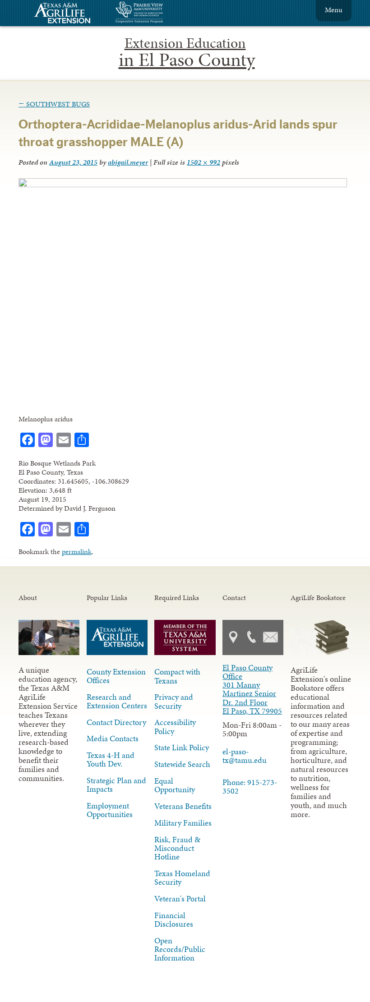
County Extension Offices (116, 676)
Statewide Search (182, 764)
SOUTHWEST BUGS (54, 104)
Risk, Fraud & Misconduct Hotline (177, 848)
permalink (77, 551)
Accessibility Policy (175, 726)
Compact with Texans (177, 676)
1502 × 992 (203, 162)
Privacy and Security (173, 701)
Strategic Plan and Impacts (116, 784)
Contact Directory (116, 722)
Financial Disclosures (173, 919)
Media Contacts (113, 738)
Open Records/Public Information (179, 949)
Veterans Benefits (183, 806)
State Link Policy (181, 747)
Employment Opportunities (110, 810)
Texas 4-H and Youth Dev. (110, 759)
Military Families (183, 822)
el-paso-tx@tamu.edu (244, 756)
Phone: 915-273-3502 (249, 786)
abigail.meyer (128, 162)
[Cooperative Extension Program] (164, 13)
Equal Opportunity (174, 785)
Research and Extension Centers (117, 701)
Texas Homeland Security (182, 877)
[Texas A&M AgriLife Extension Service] (68, 14)
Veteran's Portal (180, 898)
